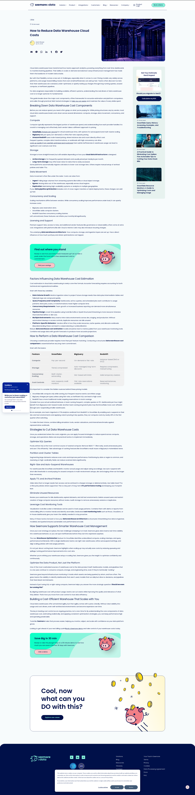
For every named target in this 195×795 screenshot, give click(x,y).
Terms (146, 759)
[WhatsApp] (41, 51)
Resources (114, 5)
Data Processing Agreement (154, 769)
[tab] (11, 410)
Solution (62, 5)
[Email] (31, 51)
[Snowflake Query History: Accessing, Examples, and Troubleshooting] (148, 117)
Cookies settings (103, 787)
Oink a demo (43, 652)
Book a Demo (158, 5)
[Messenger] (36, 51)
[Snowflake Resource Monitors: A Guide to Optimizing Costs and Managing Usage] (148, 181)
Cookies (147, 766)
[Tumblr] (51, 51)
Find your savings (44, 265)
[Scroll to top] (187, 787)
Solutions (119, 756)
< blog (32, 19)
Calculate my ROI (149, 98)
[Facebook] (56, 51)
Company (125, 5)
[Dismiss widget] (27, 384)
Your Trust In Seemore (152, 756)
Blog (104, 5)
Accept (117, 787)
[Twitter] (61, 51)
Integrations (83, 5)
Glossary (119, 766)
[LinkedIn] (46, 51)
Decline (131, 787)
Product (72, 5)
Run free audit (11, 407)
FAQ (145, 775)
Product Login (139, 5)
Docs (146, 772)
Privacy (146, 762)
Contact (119, 769)
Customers (95, 5)
